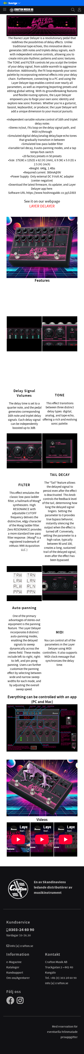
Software (14, 193)
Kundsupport (14, 973)
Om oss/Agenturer (18, 978)
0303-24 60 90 (21, 929)
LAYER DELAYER (42, 206)
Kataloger (12, 967)
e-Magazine (14, 962)
